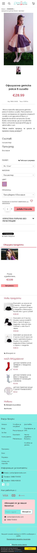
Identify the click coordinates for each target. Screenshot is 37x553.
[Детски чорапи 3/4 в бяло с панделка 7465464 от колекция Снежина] (8, 378)
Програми (5, 449)
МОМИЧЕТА (10, 9)
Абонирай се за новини (13, 405)
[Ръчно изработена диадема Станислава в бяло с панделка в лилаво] (9, 259)
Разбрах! (30, 548)
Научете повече (18, 551)
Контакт (16, 434)
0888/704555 (16, 477)
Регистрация (18, 430)
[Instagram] (8, 484)
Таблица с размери (27, 160)
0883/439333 (16, 480)
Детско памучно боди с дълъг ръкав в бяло (23, 388)
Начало (3, 9)
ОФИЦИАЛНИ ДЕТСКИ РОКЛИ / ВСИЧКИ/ (12, 11)
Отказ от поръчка (5, 462)
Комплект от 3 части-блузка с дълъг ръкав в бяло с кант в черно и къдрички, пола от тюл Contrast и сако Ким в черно (22, 323)
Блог (3, 453)
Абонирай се (10, 353)
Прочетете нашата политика (18, 539)
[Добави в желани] (31, 201)
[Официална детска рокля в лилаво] (18, 70)
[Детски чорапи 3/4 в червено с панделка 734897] (8, 366)
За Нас (4, 432)
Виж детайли (9, 285)
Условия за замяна (28, 444)
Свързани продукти (13, 244)
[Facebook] (3, 484)
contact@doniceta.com (17, 473)
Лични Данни (6, 437)
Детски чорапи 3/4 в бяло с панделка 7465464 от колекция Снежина (22, 378)
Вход (3, 428)
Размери (5, 457)
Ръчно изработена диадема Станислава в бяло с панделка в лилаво (9, 275)
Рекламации (17, 439)
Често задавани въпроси (27, 437)
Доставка (28, 424)
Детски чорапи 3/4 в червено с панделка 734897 (22, 365)
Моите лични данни (19, 544)
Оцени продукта (9, 236)
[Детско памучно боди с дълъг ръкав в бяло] (8, 391)
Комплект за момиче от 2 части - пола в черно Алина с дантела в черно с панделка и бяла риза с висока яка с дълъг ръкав (23, 307)
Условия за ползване (17, 425)
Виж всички (8, 408)
